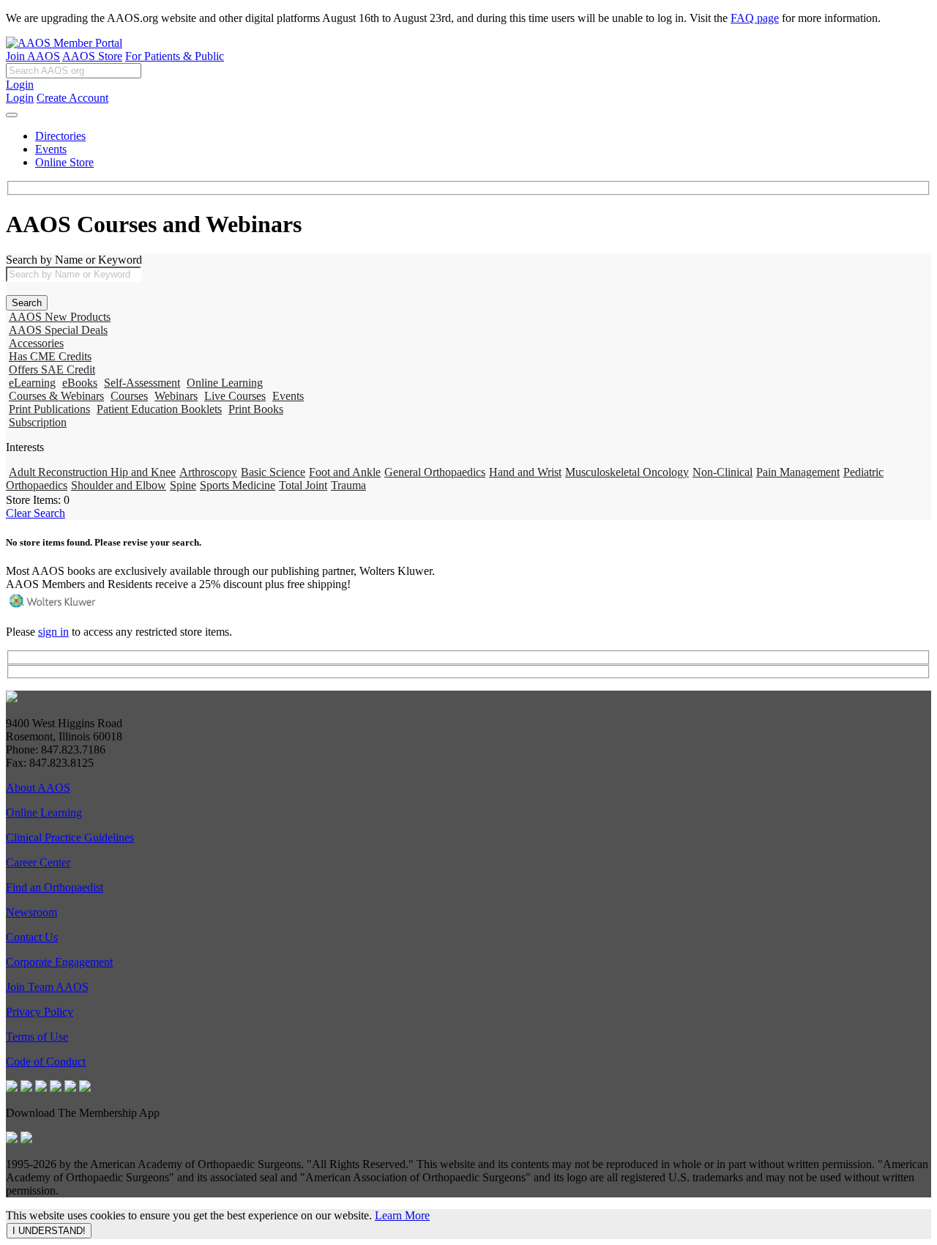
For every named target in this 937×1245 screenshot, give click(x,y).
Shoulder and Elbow (118, 485)
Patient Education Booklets (159, 409)
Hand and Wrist (525, 472)
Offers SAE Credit (52, 369)
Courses (129, 396)
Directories (60, 136)
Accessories (36, 343)
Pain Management (798, 472)
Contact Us (32, 937)
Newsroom (31, 912)
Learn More (402, 1215)
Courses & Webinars (56, 396)
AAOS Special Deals (58, 330)
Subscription (38, 422)
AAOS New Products (60, 317)
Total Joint (303, 485)
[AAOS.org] (12, 698)
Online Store (64, 162)
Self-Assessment (142, 382)
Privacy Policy (39, 1012)
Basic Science (273, 472)
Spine (183, 485)
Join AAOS (33, 56)
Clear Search (35, 513)
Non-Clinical (723, 472)
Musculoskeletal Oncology (627, 472)
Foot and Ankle (345, 472)
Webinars (176, 396)
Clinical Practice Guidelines (70, 837)
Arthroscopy (208, 472)
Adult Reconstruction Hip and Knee (92, 472)
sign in (53, 631)
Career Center (38, 862)
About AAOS (38, 787)
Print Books (255, 409)
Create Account (72, 98)
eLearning (32, 382)
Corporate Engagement (59, 962)
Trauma (348, 485)
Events (51, 149)
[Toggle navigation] (12, 115)
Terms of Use (37, 1036)
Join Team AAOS (47, 987)
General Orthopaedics (434, 472)
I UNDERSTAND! (49, 1230)
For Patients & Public (174, 56)
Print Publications (49, 409)
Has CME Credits (50, 356)
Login (20, 84)
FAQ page (755, 18)
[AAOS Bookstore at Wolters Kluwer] (53, 607)
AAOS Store (92, 56)
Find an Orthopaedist (54, 887)
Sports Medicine (237, 485)
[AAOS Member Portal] (64, 43)
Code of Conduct (46, 1061)
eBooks (79, 382)
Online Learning (225, 382)
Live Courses (235, 396)
